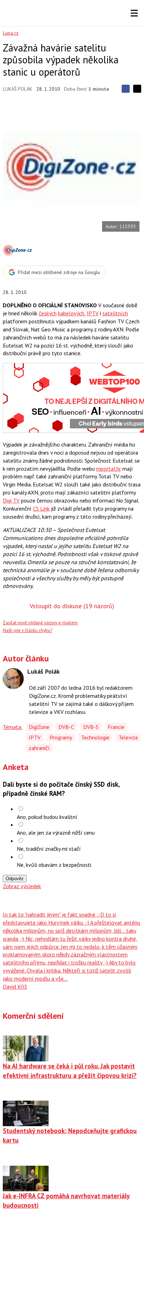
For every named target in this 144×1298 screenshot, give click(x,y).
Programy (61, 737)
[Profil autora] (13, 678)
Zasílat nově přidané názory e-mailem (40, 623)
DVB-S (91, 726)
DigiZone (39, 726)
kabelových (71, 313)
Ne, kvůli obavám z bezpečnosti (54, 864)
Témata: (12, 726)
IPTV (93, 313)
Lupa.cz (11, 33)
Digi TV (11, 500)
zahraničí (39, 747)
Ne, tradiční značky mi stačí (49, 848)
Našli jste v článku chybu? (27, 630)
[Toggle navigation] (134, 13)
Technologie (95, 737)
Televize (128, 737)
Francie (116, 726)
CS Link (41, 508)
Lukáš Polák (17, 89)
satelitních (115, 313)
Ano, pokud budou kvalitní (47, 816)
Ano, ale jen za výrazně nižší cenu (56, 832)
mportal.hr (108, 468)
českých (48, 313)
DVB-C (66, 726)
